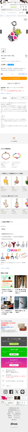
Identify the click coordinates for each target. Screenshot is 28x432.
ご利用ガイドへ (9, 385)
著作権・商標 (10, 411)
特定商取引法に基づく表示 (14, 407)
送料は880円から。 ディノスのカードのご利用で (16, 376)
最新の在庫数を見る (23, 74)
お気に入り (23, 6)
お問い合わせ (14, 419)
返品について (9, 93)
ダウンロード (14, 365)
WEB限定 (3, 229)
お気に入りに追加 (12, 83)
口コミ (24, 98)
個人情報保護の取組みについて (14, 409)
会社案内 (8, 413)
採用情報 (9, 415)
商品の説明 (5, 98)
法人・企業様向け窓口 (17, 413)
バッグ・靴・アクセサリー (12, 12)
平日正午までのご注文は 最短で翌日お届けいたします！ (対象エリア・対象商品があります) (12, 371)
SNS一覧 (10, 417)
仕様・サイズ (14, 98)
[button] (1, 32)
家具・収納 (21, 12)
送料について (3, 93)
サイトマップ (17, 411)
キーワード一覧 (17, 417)
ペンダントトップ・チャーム (11, 15)
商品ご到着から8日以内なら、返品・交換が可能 (14, 381)
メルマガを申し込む (14, 343)
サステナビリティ (16, 415)
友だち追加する (14, 354)
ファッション (3, 12)
